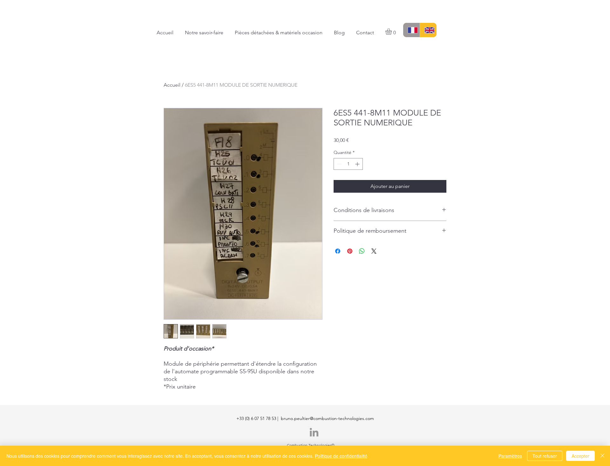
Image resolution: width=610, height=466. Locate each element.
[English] (428, 30)
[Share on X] (374, 251)
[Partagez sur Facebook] (338, 251)
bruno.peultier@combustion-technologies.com (327, 418)
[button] (392, 31)
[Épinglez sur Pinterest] (350, 251)
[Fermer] (602, 456)
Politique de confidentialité (341, 456)
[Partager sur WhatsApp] (362, 251)
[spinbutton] (348, 164)
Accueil (172, 85)
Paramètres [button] (510, 456)
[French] (411, 30)
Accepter (580, 456)
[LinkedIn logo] (314, 432)
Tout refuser (544, 456)
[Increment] (358, 164)
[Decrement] (338, 164)
